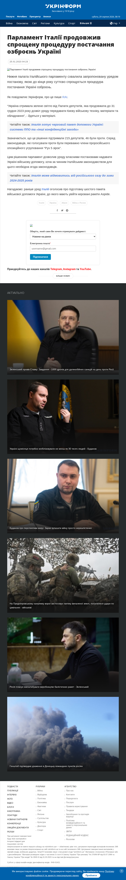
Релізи (10, 832)
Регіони (45, 23)
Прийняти (91, 875)
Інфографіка (13, 811)
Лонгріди (12, 815)
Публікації (12, 790)
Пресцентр (35, 16)
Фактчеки (41, 806)
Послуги (10, 16)
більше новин (63, 276)
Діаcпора (41, 826)
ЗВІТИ (69, 831)
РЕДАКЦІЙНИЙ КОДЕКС (77, 835)
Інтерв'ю (12, 795)
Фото (10, 799)
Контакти (70, 794)
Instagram (69, 269)
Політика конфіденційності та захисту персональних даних (76, 824)
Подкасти (12, 786)
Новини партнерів (17, 819)
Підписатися (40, 256)
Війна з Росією (79, 203)
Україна (52, 203)
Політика (41, 798)
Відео (10, 803)
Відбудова (42, 794)
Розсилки (70, 839)
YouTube (85, 269)
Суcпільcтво (43, 818)
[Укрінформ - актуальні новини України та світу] (63, 6)
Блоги (10, 807)
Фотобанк (22, 16)
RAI (64, 97)
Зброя (64, 203)
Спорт (71, 23)
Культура (59, 23)
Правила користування (77, 806)
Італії (46, 189)
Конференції (14, 823)
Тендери (70, 810)
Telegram (56, 269)
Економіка (22, 23)
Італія (41, 203)
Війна (9, 23)
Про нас (70, 790)
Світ (34, 23)
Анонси (47, 16)
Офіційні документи (18, 828)
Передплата (72, 798)
